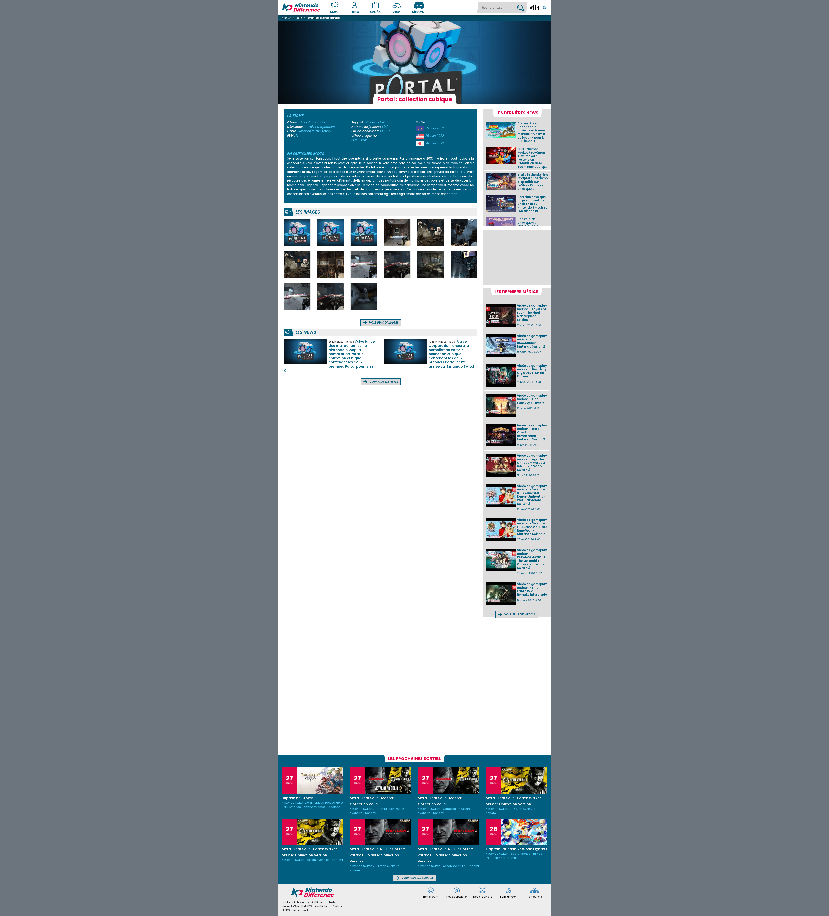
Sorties (376, 11)
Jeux (397, 11)
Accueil (286, 18)
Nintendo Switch (377, 122)
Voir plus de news (383, 382)
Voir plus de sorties (417, 878)
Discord (418, 11)
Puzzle (316, 131)
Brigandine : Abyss (298, 798)
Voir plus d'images (383, 323)
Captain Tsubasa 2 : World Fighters (516, 848)
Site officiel (359, 140)
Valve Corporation (312, 122)
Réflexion (304, 131)
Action (326, 131)
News (334, 11)
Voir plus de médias (519, 614)
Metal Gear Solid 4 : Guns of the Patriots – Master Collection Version (377, 855)
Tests (354, 11)
